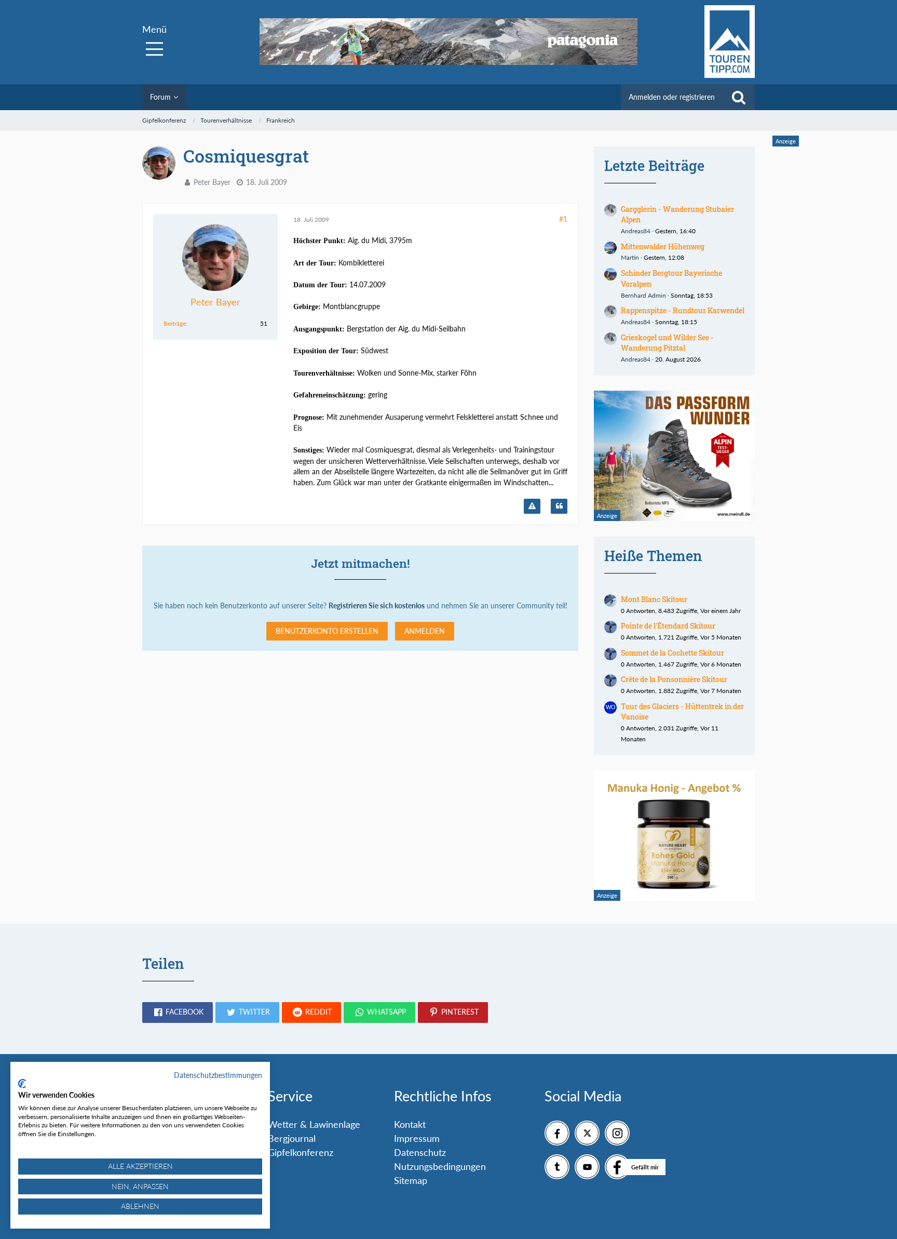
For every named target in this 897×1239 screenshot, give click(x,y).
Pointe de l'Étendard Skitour (668, 626)
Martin (630, 257)
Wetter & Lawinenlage (314, 1124)
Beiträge (175, 323)
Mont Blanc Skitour (654, 599)
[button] (177, 1012)
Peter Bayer (212, 182)
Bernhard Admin (643, 295)
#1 (563, 219)
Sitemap (410, 1180)
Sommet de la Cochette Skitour (672, 653)
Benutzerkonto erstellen (327, 631)
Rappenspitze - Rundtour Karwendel (682, 310)
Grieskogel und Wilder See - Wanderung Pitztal (667, 342)
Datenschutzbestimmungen (218, 1075)
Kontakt (410, 1124)
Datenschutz (420, 1152)
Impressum (417, 1138)
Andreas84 (635, 231)
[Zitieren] (559, 506)
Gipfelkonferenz (300, 1152)
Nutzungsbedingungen (440, 1166)
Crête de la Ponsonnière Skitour (674, 679)
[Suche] (739, 97)
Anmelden (424, 631)
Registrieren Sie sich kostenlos (377, 605)
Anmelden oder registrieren (672, 96)
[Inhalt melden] (532, 506)
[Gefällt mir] (617, 1166)
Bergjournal (292, 1138)
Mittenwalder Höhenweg (662, 246)
